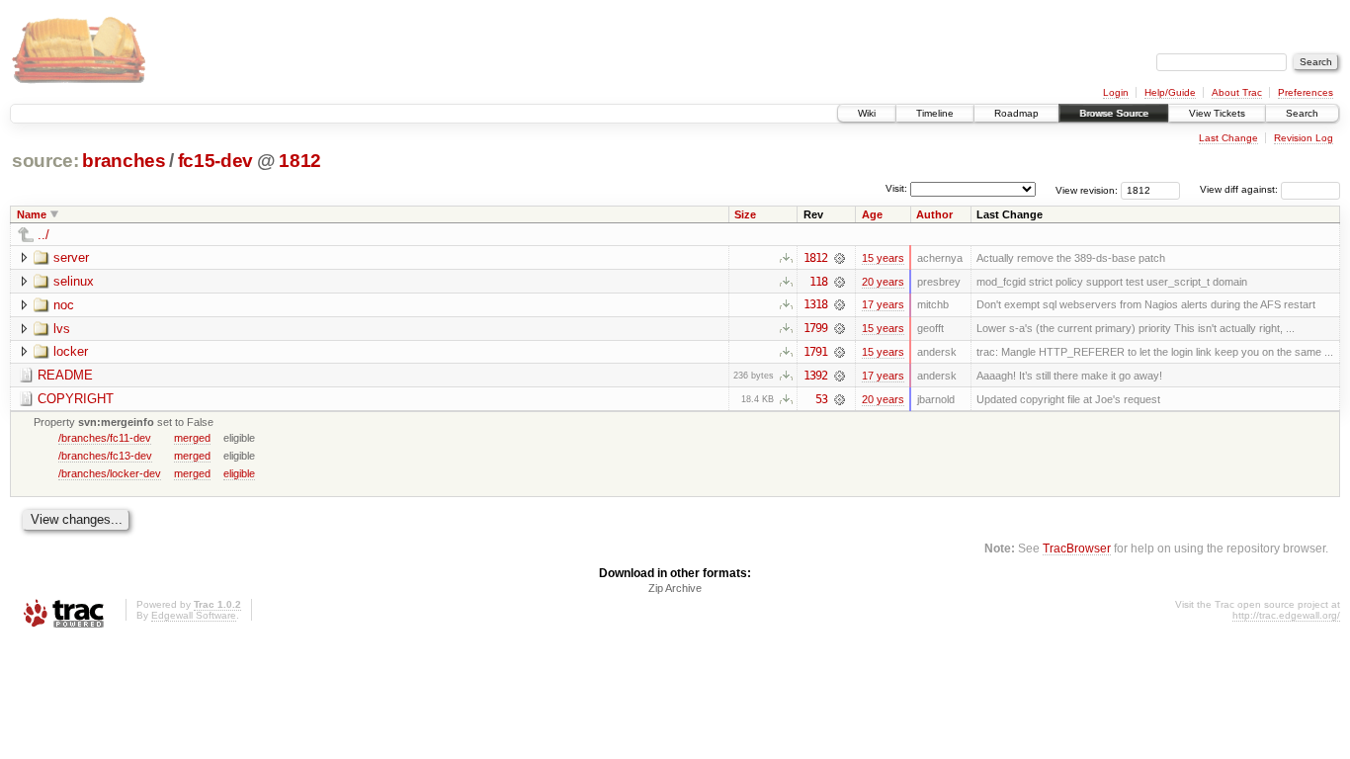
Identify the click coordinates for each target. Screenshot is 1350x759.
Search (1302, 113)
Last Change (1228, 137)
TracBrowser (1077, 548)
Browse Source (1113, 113)
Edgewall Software (193, 615)
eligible (239, 473)
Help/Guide (1170, 92)
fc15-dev (215, 160)
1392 (815, 375)
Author (934, 214)
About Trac (1237, 92)
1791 (815, 352)
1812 (300, 160)
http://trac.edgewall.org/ (1286, 615)
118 (818, 282)
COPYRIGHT (76, 398)
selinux (73, 281)
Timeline (935, 113)
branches (123, 160)
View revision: (1086, 189)
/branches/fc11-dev (104, 438)
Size (745, 214)
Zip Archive (675, 588)
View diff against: (1240, 189)
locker (70, 351)
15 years (883, 258)
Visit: (896, 188)
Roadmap (1016, 113)
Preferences (1305, 92)
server (71, 257)
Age (872, 214)
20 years (883, 282)
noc (63, 304)
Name (31, 214)
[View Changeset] (839, 258)
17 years (883, 304)
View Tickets (1217, 113)
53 (821, 399)
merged (192, 438)
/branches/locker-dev (109, 473)
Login (1116, 92)
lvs (61, 328)
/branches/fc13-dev (105, 456)
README (65, 375)
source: (45, 160)
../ (43, 234)
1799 (815, 328)
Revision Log (1303, 137)
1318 (815, 304)
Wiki (867, 113)
